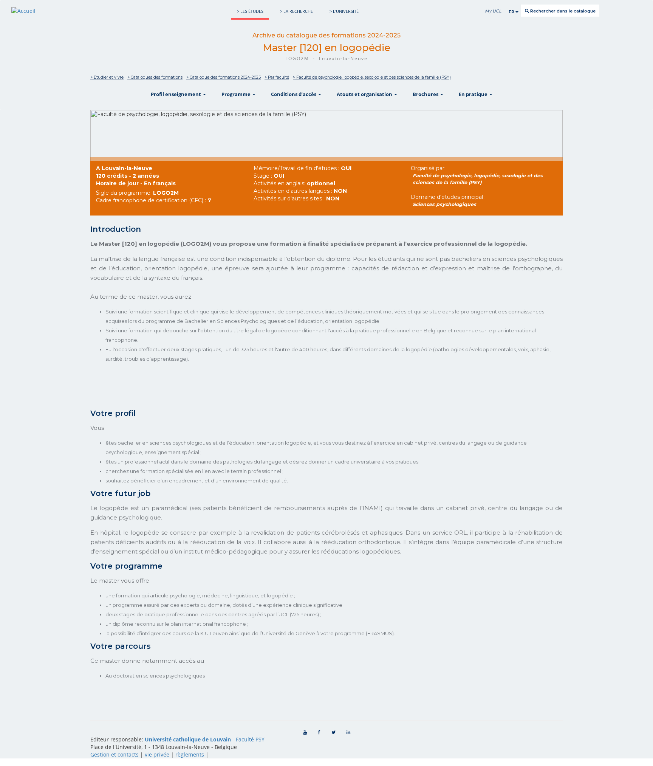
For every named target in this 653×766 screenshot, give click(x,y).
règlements (189, 754)
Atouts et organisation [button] (365, 94)
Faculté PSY (250, 739)
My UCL (493, 11)
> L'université (344, 11)
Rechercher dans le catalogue (562, 11)
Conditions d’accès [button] (294, 94)
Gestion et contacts (114, 754)
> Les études (250, 11)
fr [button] (512, 11)
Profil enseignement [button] (176, 94)
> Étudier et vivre (107, 77)
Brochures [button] (426, 94)
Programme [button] (236, 94)
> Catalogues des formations (155, 77)
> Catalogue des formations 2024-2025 (223, 77)
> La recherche (296, 11)
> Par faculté (277, 77)
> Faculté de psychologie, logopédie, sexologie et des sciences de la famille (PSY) (372, 77)
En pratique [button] (474, 94)
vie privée (157, 754)
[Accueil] (23, 11)
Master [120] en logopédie (326, 48)
